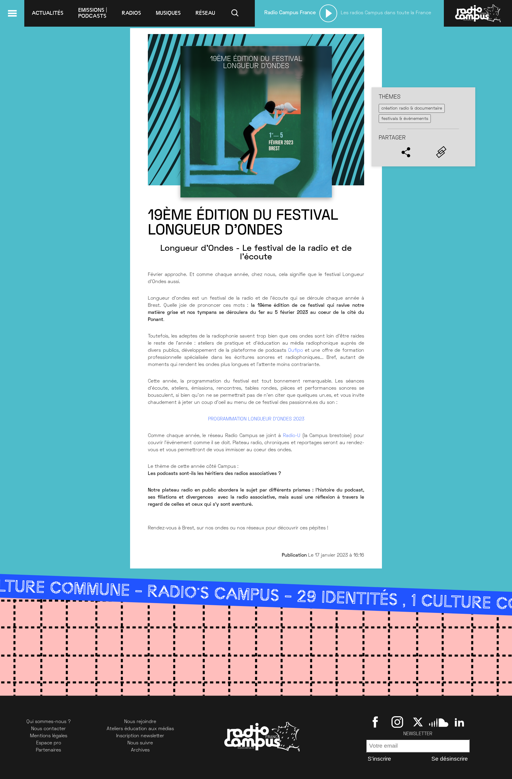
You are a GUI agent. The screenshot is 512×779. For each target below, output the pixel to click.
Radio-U (291, 436)
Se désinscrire (449, 759)
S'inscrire (379, 759)
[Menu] (12, 13)
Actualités (47, 13)
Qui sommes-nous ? (48, 722)
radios (131, 13)
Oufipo (295, 350)
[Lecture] (328, 13)
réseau (205, 13)
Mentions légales (48, 736)
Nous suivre (140, 743)
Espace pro (48, 743)
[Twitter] (418, 722)
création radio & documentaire (411, 108)
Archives (140, 750)
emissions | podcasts (92, 13)
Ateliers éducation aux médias (140, 729)
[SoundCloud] (438, 722)
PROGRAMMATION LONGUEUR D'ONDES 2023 (256, 419)
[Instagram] (397, 722)
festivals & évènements (404, 119)
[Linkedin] (459, 722)
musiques (168, 13)
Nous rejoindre (140, 722)
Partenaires (48, 750)
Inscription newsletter (140, 736)
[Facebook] (376, 722)
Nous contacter (48, 729)
